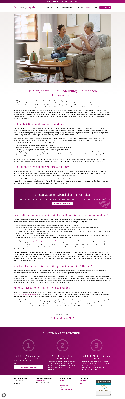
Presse (62, 382)
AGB (81, 384)
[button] (3, 395)
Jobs (61, 384)
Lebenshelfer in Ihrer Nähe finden (25, 294)
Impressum (83, 380)
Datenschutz (84, 382)
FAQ (61, 387)
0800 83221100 (40, 380)
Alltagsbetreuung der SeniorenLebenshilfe (44, 241)
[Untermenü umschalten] (51, 7)
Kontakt (62, 380)
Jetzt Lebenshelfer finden (62, 203)
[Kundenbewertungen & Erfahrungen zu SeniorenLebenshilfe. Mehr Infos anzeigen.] (103, 386)
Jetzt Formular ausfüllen (28, 367)
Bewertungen (64, 385)
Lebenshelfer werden (66, 389)
